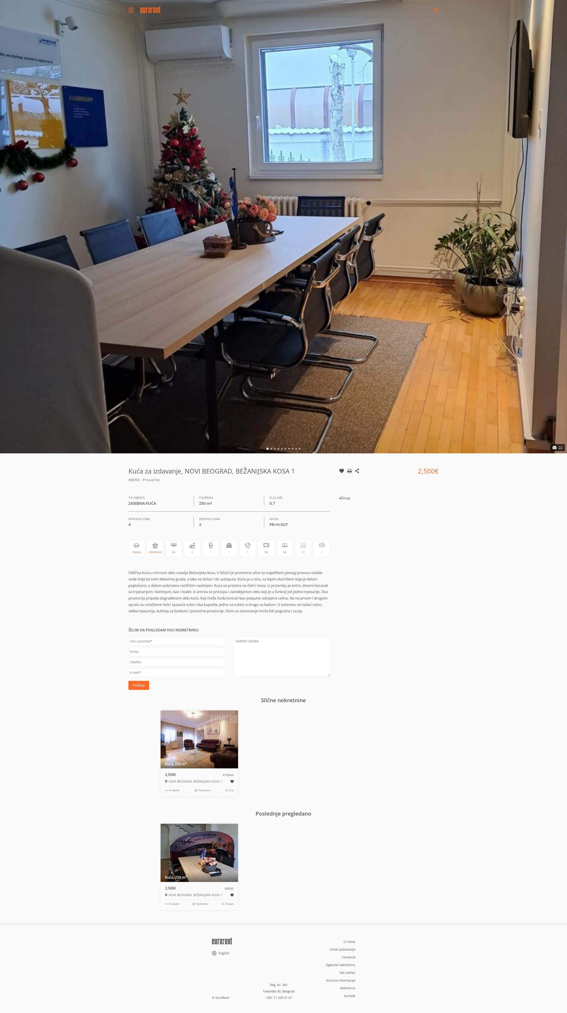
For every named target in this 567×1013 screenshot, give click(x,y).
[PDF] (349, 474)
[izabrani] (341, 474)
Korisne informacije (340, 980)
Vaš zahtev (347, 972)
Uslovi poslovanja (342, 949)
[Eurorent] (150, 9)
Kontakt (349, 996)
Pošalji (139, 685)
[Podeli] (357, 474)
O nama (349, 942)
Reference (347, 988)
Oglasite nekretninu (340, 965)
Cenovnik (348, 957)
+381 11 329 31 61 (279, 998)
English (224, 953)
